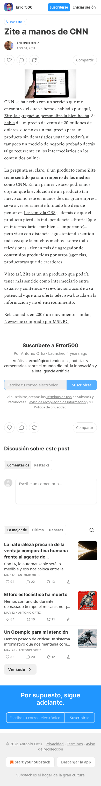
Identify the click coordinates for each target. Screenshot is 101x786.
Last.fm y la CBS (39, 212)
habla (9, 122)
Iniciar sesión (84, 7)
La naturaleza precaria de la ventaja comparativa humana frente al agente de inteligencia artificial (36, 551)
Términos (75, 743)
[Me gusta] (9, 60)
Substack (24, 775)
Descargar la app (76, 762)
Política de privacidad (50, 407)
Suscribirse (59, 7)
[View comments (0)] (22, 60)
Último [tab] (38, 530)
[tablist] (28, 465)
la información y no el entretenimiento (50, 299)
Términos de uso (59, 396)
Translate (16, 22)
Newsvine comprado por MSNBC (36, 321)
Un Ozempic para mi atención (36, 632)
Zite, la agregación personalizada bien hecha (46, 115)
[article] (50, 563)
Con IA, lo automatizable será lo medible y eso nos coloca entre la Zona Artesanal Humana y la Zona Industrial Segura (34, 566)
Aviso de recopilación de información (57, 402)
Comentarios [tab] (18, 465)
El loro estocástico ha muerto (35, 594)
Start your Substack (32, 762)
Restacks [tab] (41, 465)
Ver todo (16, 669)
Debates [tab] (56, 530)
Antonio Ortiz (28, 43)
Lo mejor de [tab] (17, 530)
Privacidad (55, 743)
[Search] (91, 530)
